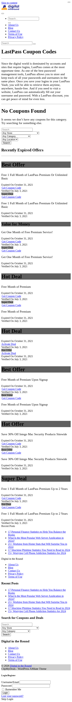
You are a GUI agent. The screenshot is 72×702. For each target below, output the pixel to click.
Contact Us (14, 31)
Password (6, 685)
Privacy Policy (15, 37)
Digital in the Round (21, 665)
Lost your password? (12, 696)
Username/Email (10, 682)
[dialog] (36, 687)
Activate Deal (8, 344)
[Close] (69, 2)
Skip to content (9, 2)
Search (6, 143)
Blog (10, 28)
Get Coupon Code (11, 187)
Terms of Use (15, 34)
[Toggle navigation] (2, 13)
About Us (13, 24)
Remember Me (13, 689)
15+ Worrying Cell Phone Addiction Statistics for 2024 (37, 553)
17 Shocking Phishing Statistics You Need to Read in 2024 (39, 550)
